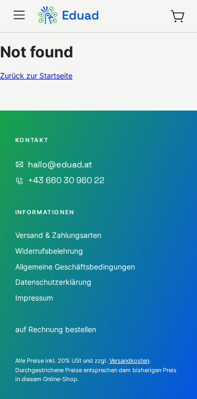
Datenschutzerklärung (53, 281)
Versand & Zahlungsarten (58, 235)
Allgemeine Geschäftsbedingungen (75, 266)
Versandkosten (129, 360)
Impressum (34, 297)
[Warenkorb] (178, 16)
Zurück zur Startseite (36, 75)
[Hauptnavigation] (19, 15)
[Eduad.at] (68, 16)
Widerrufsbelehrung (49, 250)
